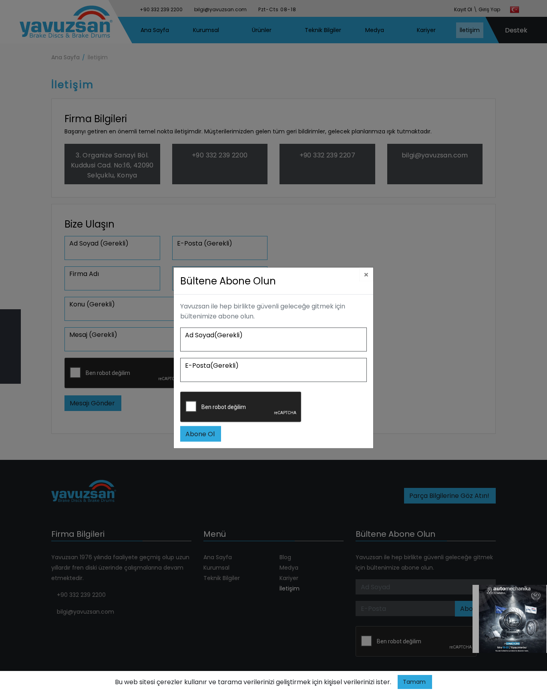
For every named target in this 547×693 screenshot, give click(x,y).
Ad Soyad (214, 335)
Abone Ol (200, 434)
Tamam (414, 682)
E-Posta (212, 365)
